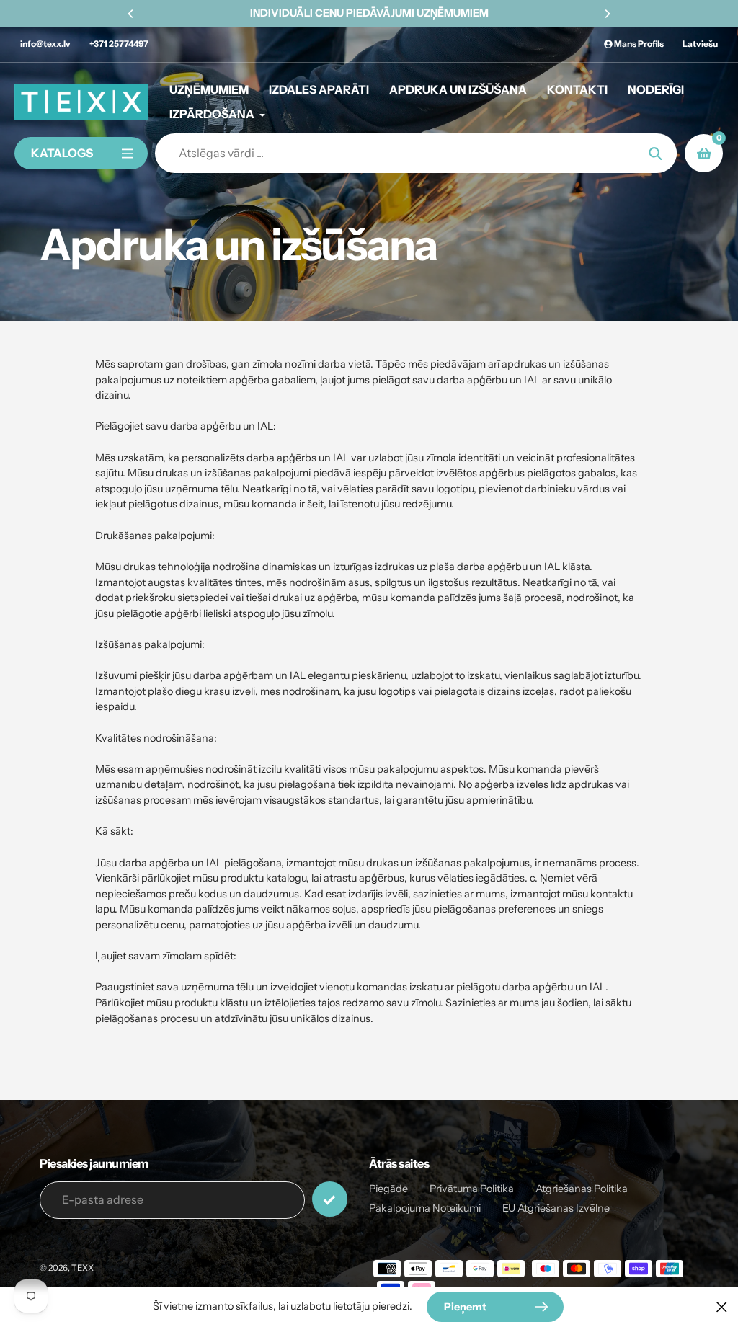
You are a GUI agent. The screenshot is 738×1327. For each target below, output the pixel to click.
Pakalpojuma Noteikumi (425, 1208)
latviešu (700, 43)
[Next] (607, 13)
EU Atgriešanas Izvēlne (556, 1208)
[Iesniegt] (329, 1199)
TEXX (82, 1268)
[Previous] (131, 13)
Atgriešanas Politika (581, 1188)
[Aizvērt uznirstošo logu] (722, 1306)
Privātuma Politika (472, 1188)
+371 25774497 (118, 43)
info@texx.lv (45, 43)
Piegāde (388, 1188)
